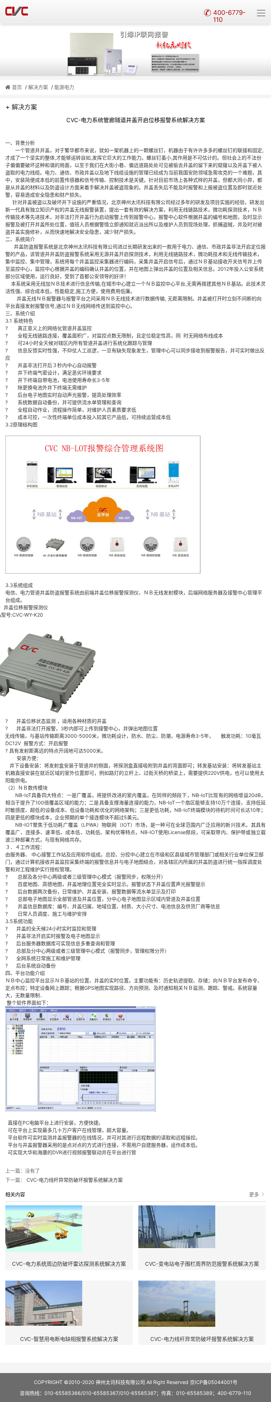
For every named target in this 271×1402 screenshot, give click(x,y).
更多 (254, 1194)
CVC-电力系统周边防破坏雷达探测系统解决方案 (69, 1263)
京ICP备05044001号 (213, 1382)
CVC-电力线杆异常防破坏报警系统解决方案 (74, 1180)
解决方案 (38, 87)
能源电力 (64, 87)
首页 (17, 87)
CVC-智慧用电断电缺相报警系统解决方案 (69, 1339)
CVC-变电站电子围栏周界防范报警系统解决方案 (202, 1263)
